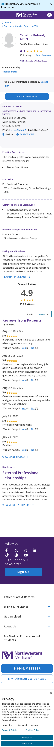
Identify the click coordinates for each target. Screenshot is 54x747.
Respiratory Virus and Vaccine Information (20, 5)
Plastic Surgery (9, 71)
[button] (4, 15)
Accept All (27, 737)
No (32, 348)
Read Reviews (43, 55)
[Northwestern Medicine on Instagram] (27, 550)
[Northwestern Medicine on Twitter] (18, 550)
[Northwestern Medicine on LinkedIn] (36, 550)
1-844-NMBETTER (27, 668)
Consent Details (9, 730)
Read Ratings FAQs (14, 277)
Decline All (27, 743)
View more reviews (14, 457)
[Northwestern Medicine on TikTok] (9, 555)
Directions (27, 134)
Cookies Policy (32, 730)
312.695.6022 (18, 130)
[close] (51, 5)
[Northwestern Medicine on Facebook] (9, 550)
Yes (24, 348)
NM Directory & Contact (27, 679)
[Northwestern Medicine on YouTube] (27, 555)
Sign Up (23, 572)
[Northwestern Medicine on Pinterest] (18, 555)
